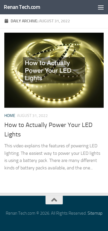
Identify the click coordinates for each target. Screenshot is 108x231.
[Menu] (101, 7)
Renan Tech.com (22, 7)
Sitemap (95, 213)
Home (9, 115)
